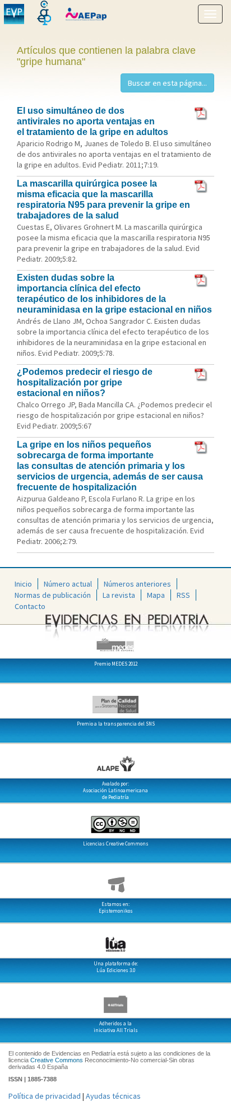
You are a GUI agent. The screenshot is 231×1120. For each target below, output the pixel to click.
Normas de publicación (53, 595)
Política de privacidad (44, 1096)
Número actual (68, 584)
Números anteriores (137, 584)
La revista (119, 595)
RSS (183, 595)
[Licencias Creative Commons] (115, 820)
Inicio (23, 584)
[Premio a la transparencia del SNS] (115, 700)
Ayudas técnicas (113, 1096)
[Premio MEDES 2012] (115, 640)
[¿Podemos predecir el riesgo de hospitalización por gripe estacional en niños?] (202, 373)
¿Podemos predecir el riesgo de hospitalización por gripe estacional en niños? (85, 382)
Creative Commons (56, 1060)
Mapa (156, 595)
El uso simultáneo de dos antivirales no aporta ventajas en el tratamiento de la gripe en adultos (92, 121)
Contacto (30, 606)
